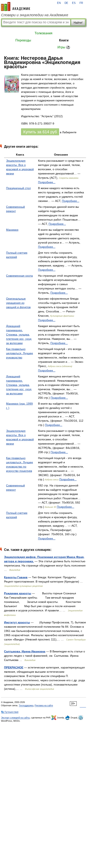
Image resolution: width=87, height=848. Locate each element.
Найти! (78, 22)
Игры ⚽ (63, 47)
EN (59, 3)
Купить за (40, 132)
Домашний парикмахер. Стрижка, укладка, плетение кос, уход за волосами (18, 334)
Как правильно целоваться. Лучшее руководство (19, 353)
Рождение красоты (17, 593)
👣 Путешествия (9, 712)
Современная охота (19, 275)
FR (81, 3)
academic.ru (15, 6)
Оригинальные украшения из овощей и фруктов (18, 303)
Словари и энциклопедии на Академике (34, 15)
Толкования (43, 33)
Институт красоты (17, 622)
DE (66, 3)
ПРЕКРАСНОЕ (13, 667)
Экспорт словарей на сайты (15, 717)
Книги (64, 40)
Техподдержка (26, 705)
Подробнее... (46, 182)
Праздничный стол (18, 188)
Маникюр (12, 229)
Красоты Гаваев (16, 577)
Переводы (23, 40)
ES (74, 3)
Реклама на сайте (44, 705)
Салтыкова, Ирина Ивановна (24, 651)
